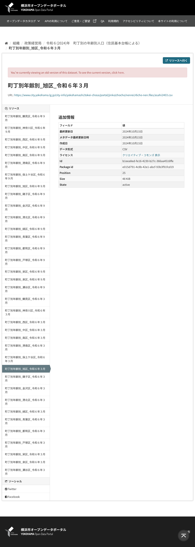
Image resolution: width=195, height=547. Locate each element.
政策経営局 (33, 42)
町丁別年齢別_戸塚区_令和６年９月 (25, 262)
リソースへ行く (178, 60)
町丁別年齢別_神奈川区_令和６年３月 (25, 312)
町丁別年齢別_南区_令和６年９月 (25, 155)
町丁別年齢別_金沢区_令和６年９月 (25, 207)
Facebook (13, 497)
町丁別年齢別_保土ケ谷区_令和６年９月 (25, 176)
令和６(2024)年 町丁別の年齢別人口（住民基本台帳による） (94, 42)
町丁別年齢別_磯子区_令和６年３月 (25, 378)
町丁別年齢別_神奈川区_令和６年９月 (25, 129)
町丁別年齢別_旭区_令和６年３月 (35, 47)
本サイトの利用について (172, 21)
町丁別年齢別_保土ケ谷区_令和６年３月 (25, 359)
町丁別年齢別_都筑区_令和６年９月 (25, 250)
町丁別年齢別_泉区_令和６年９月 (25, 279)
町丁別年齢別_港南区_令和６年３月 (25, 347)
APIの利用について (56, 21)
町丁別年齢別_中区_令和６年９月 (25, 147)
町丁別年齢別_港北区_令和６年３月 (25, 402)
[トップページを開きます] (35, 7)
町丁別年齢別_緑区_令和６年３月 (25, 411)
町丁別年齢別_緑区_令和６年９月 (25, 229)
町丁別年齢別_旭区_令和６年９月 (25, 186)
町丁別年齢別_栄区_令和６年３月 (25, 454)
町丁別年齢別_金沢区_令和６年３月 (25, 390)
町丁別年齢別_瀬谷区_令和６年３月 (25, 472)
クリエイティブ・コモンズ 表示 (141, 155)
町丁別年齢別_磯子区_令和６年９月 (25, 196)
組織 (16, 42)
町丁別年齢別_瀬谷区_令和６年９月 (25, 289)
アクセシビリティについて (138, 21)
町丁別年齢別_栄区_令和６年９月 (25, 271)
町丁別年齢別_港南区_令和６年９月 (25, 165)
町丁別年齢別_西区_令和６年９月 (25, 139)
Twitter (11, 489)
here (121, 72)
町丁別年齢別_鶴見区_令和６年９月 (25, 118)
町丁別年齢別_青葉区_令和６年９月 (25, 238)
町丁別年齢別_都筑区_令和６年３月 (25, 433)
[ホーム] (6, 42)
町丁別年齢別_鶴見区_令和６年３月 (25, 300)
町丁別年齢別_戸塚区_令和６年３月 (25, 444)
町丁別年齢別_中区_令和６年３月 (25, 330)
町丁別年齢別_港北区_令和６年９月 (25, 219)
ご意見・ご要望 (80, 21)
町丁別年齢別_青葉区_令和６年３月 (25, 421)
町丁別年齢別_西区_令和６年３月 (25, 322)
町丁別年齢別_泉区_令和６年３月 (25, 462)
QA (102, 21)
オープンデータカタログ (21, 21)
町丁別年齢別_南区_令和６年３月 (25, 338)
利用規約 (113, 21)
